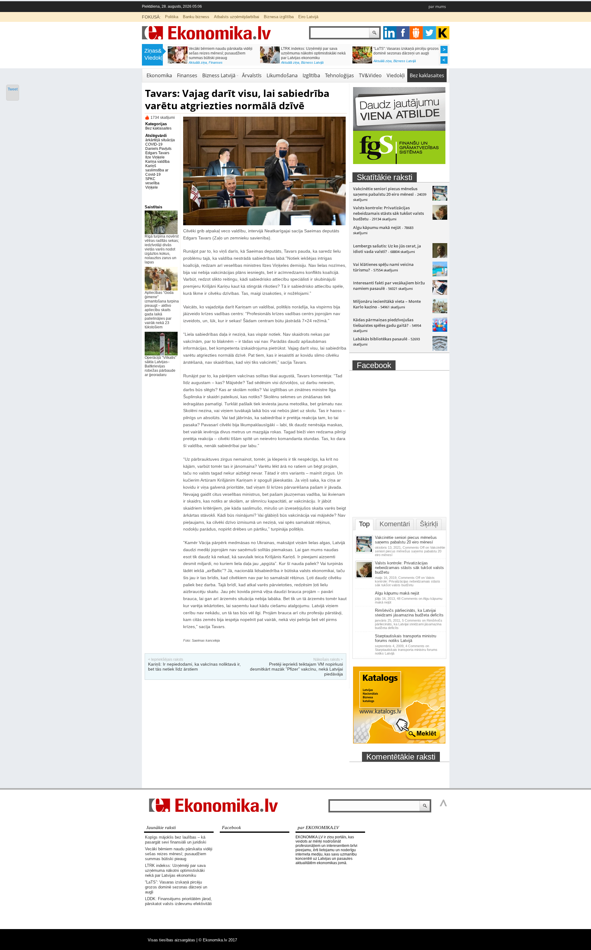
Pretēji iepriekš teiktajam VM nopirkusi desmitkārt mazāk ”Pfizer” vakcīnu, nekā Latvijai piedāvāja (296, 669)
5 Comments (408, 624)
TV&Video (370, 75)
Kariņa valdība (157, 161)
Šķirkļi (429, 524)
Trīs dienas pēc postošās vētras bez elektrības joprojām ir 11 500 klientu (322, 50)
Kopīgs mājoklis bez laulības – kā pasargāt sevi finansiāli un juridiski (175, 839)
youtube (442, 32)
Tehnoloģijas (339, 75)
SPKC (150, 179)
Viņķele (151, 187)
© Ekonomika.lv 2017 (218, 940)
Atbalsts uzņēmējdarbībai (236, 16)
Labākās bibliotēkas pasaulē (380, 339)
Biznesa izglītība (279, 16)
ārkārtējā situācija (160, 140)
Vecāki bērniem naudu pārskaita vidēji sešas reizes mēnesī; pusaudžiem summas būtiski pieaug (178, 854)
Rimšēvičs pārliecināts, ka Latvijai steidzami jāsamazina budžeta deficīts (409, 612)
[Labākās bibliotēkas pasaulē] (439, 349)
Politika (171, 16)
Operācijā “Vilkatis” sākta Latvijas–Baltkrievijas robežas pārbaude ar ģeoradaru (160, 366)
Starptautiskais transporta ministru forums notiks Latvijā (405, 638)
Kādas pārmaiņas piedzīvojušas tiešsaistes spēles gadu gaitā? (383, 322)
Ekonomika (228, 61)
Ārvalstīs (252, 75)
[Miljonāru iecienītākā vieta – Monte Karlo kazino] (439, 312)
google (389, 32)
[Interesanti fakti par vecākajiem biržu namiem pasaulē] (439, 293)
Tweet (13, 89)
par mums (437, 6)
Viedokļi (396, 75)
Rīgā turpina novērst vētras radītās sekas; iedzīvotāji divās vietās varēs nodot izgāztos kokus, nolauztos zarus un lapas (162, 249)
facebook (403, 32)
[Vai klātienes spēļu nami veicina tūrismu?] (439, 275)
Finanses (187, 75)
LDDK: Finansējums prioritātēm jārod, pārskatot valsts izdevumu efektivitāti (231, 50)
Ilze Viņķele (155, 157)
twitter (429, 32)
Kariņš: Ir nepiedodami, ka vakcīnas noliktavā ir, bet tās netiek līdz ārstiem (194, 666)
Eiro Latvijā (308, 16)
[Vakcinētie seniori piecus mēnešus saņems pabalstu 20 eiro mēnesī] (439, 199)
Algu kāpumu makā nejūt (377, 227)
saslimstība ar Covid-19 (156, 172)
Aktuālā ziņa (209, 61)
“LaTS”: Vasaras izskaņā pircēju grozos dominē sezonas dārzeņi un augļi (176, 887)
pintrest (416, 32)
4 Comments (406, 649)
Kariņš (150, 166)
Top (364, 524)
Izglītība (311, 75)
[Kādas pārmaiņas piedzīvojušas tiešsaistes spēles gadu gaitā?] (439, 330)
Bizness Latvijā (218, 75)
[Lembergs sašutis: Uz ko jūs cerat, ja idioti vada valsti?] (439, 256)
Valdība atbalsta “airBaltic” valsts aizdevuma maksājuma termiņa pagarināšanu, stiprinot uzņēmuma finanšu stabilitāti (414, 55)
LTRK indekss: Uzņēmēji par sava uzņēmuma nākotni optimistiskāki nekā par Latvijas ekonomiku (175, 870)
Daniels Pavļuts (158, 148)
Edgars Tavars (157, 153)
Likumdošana (282, 75)
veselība (152, 183)
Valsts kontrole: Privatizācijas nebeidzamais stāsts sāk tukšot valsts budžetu (388, 213)
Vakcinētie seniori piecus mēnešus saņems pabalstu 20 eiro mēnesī (385, 191)
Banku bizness (196, 16)
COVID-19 (154, 144)
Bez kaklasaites (427, 75)
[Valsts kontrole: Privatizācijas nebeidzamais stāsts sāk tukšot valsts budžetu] (439, 218)
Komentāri (395, 524)
